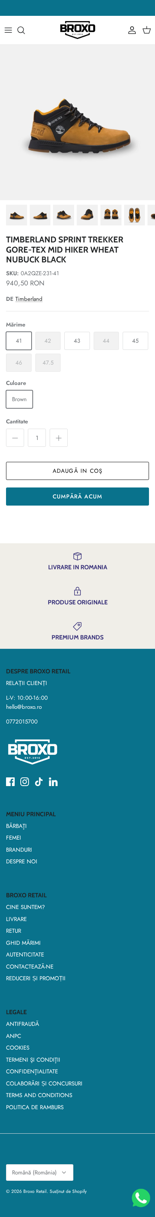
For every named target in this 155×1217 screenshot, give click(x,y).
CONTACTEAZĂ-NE (29, 967)
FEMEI (13, 838)
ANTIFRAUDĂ (22, 1024)
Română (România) (34, 1172)
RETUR (13, 931)
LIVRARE (16, 919)
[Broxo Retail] (77, 30)
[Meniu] (8, 30)
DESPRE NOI (21, 861)
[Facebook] (10, 781)
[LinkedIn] (53, 781)
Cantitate (17, 422)
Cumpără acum (77, 496)
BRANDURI (19, 850)
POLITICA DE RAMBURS (35, 1107)
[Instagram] (24, 781)
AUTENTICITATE (25, 954)
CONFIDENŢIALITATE (32, 1071)
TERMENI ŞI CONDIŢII (33, 1060)
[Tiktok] (39, 781)
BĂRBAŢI (16, 826)
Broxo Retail (35, 1191)
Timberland (29, 299)
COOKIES (17, 1048)
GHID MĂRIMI (23, 943)
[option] (77, 122)
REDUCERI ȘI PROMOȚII (35, 978)
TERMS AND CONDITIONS (39, 1095)
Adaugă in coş (78, 471)
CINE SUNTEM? (25, 907)
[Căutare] (25, 30)
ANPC (13, 1036)
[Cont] (130, 30)
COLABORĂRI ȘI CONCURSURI (44, 1083)
